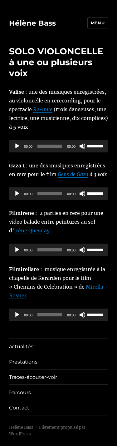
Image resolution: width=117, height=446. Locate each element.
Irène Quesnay (32, 230)
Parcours (20, 392)
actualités (21, 346)
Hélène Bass (32, 23)
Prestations (23, 362)
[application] (58, 146)
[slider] (96, 145)
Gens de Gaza (73, 174)
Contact (19, 408)
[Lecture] (17, 146)
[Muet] (82, 146)
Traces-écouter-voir (33, 377)
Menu (98, 22)
